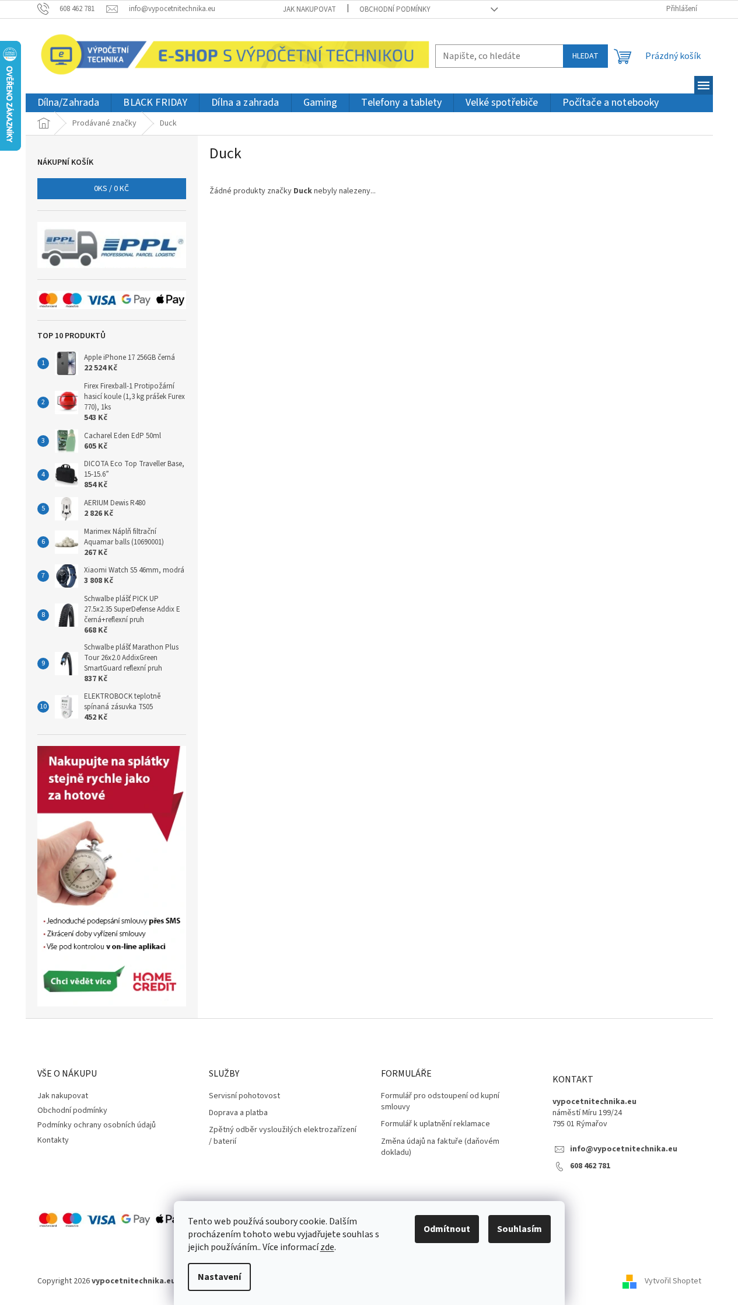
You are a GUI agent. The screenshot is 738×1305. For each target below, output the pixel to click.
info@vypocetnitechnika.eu (623, 1149)
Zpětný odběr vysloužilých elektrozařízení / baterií (282, 1135)
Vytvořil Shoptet (673, 1281)
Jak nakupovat (309, 9)
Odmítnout (447, 1229)
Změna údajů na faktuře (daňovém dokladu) (440, 1147)
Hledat (585, 56)
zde (327, 1247)
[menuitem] (68, 103)
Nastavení (219, 1277)
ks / (111, 189)
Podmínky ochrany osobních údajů (96, 1125)
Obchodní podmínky (395, 9)
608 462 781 (590, 1166)
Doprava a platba (238, 1113)
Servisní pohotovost (244, 1096)
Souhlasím (519, 1229)
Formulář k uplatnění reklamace (435, 1124)
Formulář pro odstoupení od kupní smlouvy (440, 1102)
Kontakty (53, 1140)
